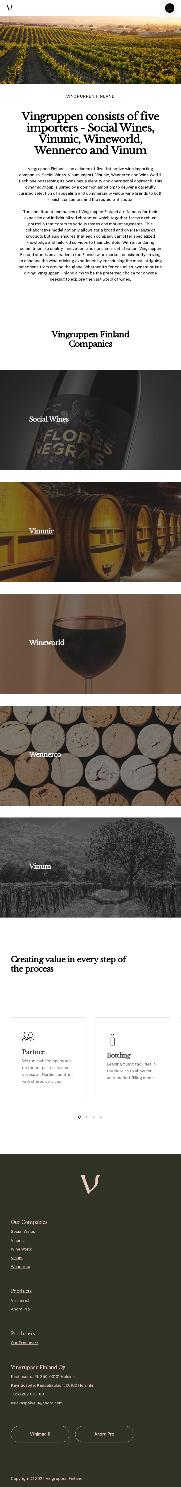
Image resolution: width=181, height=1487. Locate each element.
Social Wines (23, 1231)
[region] (90, 1059)
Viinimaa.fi (20, 1300)
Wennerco (20, 1266)
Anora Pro (20, 1309)
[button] (169, 8)
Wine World (21, 1249)
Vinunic (18, 1240)
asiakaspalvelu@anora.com (37, 1403)
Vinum (17, 1257)
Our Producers (24, 1342)
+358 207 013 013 (27, 1394)
